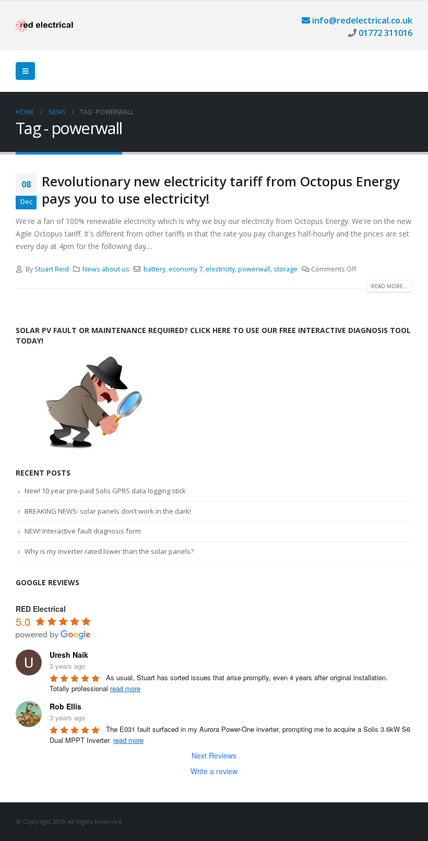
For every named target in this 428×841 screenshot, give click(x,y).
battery (154, 269)
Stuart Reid (51, 269)
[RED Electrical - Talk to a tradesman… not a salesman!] (44, 25)
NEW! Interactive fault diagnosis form (83, 531)
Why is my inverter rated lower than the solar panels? (109, 551)
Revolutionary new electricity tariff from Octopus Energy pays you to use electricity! (220, 189)
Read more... (389, 286)
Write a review (214, 771)
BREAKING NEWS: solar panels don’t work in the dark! (108, 511)
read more (125, 688)
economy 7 (186, 269)
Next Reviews (214, 755)
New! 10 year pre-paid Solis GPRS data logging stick (105, 490)
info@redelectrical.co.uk (361, 20)
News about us (105, 269)
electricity (220, 269)
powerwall (254, 269)
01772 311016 (384, 33)
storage (286, 269)
